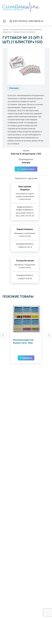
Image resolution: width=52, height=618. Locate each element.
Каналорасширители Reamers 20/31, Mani (23, 341)
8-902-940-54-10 (36, 21)
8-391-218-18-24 (20, 21)
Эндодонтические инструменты (24, 32)
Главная (6, 30)
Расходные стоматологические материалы (25, 30)
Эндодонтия (7, 32)
